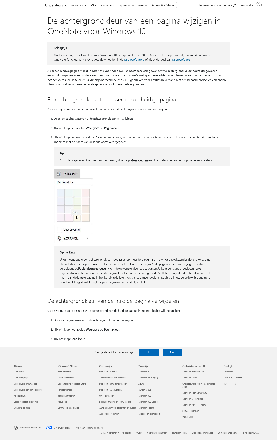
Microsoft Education (108, 371)
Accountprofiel (64, 371)
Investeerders (230, 383)
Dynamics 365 (144, 389)
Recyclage (62, 401)
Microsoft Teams (146, 407)
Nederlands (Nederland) (30, 427)
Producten (106, 5)
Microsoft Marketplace (192, 398)
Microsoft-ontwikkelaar (193, 371)
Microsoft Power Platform (194, 404)
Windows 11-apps (22, 407)
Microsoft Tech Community (194, 392)
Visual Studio (188, 416)
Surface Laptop (21, 377)
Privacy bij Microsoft (233, 377)
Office (93, 5)
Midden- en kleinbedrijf (149, 413)
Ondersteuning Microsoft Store (72, 383)
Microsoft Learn (189, 377)
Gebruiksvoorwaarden (157, 432)
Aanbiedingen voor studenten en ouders (117, 407)
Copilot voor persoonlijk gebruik (28, 389)
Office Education (106, 395)
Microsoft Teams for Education (113, 383)
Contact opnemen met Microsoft (116, 432)
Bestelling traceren (66, 395)
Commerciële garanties (68, 407)
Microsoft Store (134, 59)
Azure (141, 383)
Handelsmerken (179, 432)
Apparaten (125, 5)
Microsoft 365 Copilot (148, 401)
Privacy (139, 432)
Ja (149, 352)
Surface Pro (19, 371)
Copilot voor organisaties (25, 383)
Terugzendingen (65, 389)
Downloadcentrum (66, 377)
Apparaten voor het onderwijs (112, 377)
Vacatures (228, 371)
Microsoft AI (144, 371)
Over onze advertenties (202, 432)
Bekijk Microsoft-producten (26, 401)
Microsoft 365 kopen (163, 5)
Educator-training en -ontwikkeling (115, 401)
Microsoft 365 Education (110, 389)
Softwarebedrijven (190, 410)
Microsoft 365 (78, 5)
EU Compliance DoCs (227, 432)
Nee (172, 352)
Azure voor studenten (109, 413)
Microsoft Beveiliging (148, 377)
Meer (141, 5)
